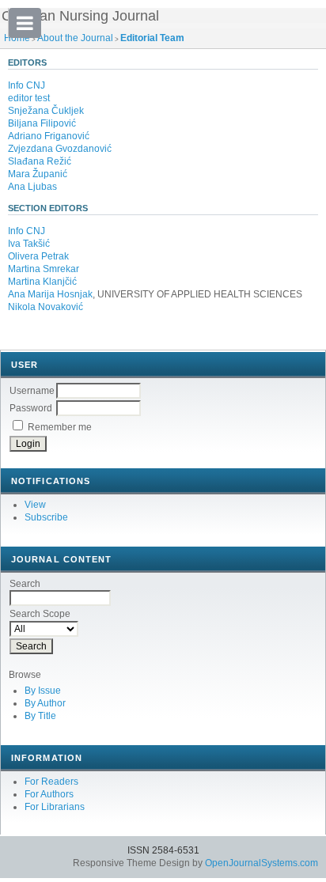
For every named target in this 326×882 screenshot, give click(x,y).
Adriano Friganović (48, 136)
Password (30, 408)
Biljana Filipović (42, 123)
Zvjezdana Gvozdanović (60, 148)
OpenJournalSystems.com (261, 863)
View (35, 504)
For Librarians (55, 806)
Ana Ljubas (32, 186)
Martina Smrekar (43, 268)
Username (32, 390)
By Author (45, 703)
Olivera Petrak (38, 256)
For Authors (49, 794)
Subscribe (46, 517)
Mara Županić (37, 174)
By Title (40, 715)
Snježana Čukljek (46, 110)
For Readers (51, 781)
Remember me (60, 427)
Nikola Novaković (45, 306)
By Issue (43, 690)
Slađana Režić (39, 161)
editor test (29, 98)
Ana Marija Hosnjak (50, 294)
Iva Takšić (29, 243)
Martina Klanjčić (42, 281)
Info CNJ (26, 85)
